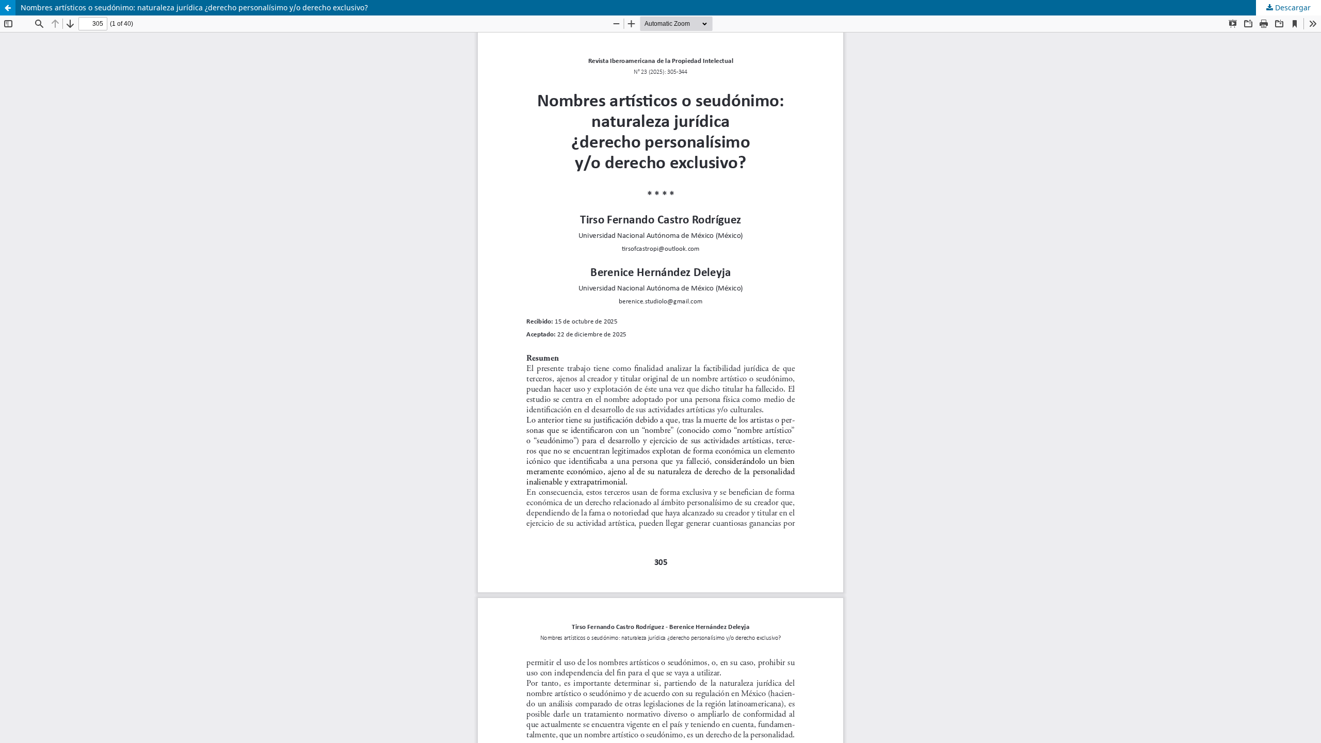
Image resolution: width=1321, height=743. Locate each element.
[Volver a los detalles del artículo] (7, 7)
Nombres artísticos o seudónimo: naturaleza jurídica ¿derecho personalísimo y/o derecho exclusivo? (194, 7)
